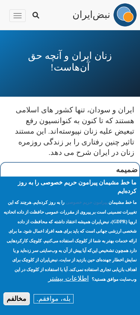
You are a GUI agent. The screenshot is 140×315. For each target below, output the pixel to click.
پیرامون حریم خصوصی (87, 202)
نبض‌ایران (91, 14)
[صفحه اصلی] (125, 15)
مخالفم (17, 298)
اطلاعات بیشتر (68, 278)
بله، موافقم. (54, 298)
